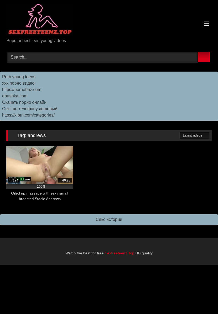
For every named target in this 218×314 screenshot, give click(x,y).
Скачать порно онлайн (24, 102)
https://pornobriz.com (21, 89)
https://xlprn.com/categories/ (28, 115)
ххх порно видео (18, 83)
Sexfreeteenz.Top (119, 253)
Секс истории (109, 219)
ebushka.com (14, 96)
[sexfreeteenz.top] (109, 21)
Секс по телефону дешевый (29, 108)
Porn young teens (18, 77)
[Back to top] (202, 298)
